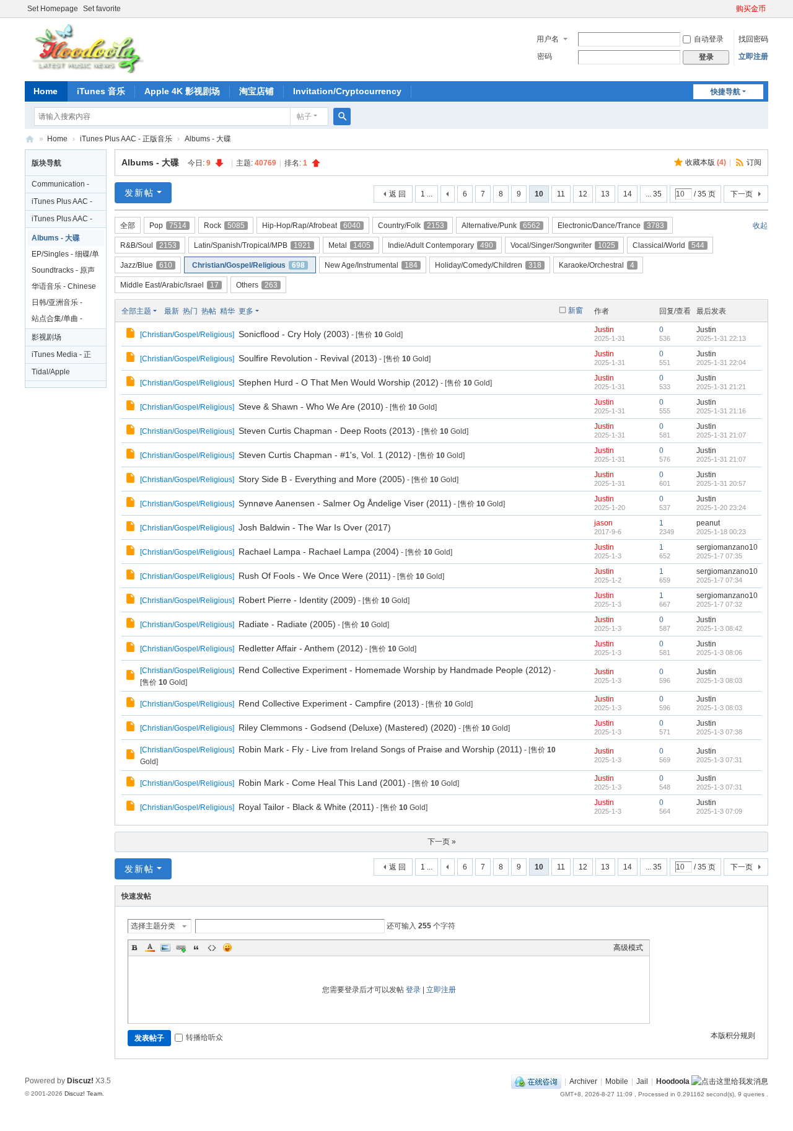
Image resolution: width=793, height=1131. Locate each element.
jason (603, 523)
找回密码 (753, 39)
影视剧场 (46, 337)
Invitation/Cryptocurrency (347, 91)
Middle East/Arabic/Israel (169, 285)
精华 (227, 311)
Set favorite (102, 8)
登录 (413, 989)
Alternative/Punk (501, 225)
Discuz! (80, 1080)
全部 (127, 225)
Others (257, 285)
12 (583, 194)
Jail (642, 1081)
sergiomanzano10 (727, 547)
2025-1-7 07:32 (719, 604)
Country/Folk (411, 225)
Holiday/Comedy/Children (488, 265)
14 (627, 194)
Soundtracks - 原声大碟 (63, 272)
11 (561, 194)
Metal (349, 245)
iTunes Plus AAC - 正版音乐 (126, 138)
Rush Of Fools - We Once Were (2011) (315, 576)
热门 (190, 311)
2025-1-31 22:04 (721, 362)
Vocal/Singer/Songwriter (562, 245)
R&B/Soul (148, 245)
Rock (224, 225)
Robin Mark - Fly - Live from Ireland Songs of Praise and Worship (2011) (380, 749)
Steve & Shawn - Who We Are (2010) (311, 406)
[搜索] (342, 116)
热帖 (208, 311)
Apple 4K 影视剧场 (182, 91)
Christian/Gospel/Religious (248, 265)
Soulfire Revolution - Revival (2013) (308, 358)
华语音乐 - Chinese (64, 286)
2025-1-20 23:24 (721, 507)
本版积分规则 (733, 1035)
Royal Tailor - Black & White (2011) (306, 807)
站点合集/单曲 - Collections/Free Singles (59, 320)
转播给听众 (204, 1037)
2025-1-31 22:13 (721, 338)
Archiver (583, 1081)
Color (150, 947)
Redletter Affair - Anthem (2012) (301, 648)
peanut (708, 523)
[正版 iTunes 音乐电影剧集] (86, 48)
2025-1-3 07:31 (719, 760)
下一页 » (441, 841)
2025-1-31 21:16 (721, 411)
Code (212, 947)
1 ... (426, 194)
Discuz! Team (83, 1093)
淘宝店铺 (256, 91)
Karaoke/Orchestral (596, 265)
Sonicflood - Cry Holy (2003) (294, 334)
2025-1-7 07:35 (719, 556)
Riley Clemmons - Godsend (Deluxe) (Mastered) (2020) (348, 728)
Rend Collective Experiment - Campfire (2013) (329, 703)
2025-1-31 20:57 (721, 483)
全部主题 (136, 311)
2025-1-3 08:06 (719, 652)
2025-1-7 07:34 (719, 580)
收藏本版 (705, 162)
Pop (167, 225)
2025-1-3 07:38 (719, 732)
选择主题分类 (153, 926)
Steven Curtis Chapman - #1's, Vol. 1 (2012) (325, 455)
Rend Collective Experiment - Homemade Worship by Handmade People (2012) (395, 670)
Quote (196, 947)
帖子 (304, 116)
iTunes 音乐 (101, 91)
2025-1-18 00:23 (721, 531)
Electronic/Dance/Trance (611, 225)
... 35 (654, 194)
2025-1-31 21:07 (721, 435)
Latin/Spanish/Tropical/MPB (252, 245)
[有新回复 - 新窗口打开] (132, 334)
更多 (246, 311)
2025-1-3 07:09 (719, 811)
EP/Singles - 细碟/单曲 (65, 256)
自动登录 (709, 39)
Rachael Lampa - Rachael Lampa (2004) (319, 552)
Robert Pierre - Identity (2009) (297, 600)
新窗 (575, 310)
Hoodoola (673, 1081)
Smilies (227, 947)
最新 (171, 311)
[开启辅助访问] (730, 8)
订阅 (754, 162)
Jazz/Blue (146, 265)
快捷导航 (725, 91)
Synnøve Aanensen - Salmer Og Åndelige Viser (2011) (345, 503)
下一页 (741, 194)
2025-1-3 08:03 (719, 680)
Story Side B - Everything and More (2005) (322, 479)
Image (165, 947)
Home (45, 91)
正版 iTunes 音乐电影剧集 (30, 139)
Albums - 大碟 (208, 138)
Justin (604, 329)
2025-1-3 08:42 (719, 628)
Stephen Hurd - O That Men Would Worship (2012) (339, 382)
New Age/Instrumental (371, 265)
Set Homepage (52, 8)
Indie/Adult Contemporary (440, 245)
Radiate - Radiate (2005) (287, 624)
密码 (544, 56)
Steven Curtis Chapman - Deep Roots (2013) (327, 431)
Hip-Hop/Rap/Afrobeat (311, 225)
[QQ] (536, 1081)
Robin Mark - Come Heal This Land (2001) (322, 783)
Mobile (616, 1081)
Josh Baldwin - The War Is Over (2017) (315, 527)
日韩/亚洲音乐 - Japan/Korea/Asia (62, 304)
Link (181, 947)
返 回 (397, 194)
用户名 (548, 39)
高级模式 (628, 947)
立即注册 (753, 56)
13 (605, 194)
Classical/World (668, 245)
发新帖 (139, 193)
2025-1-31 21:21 (721, 386)
